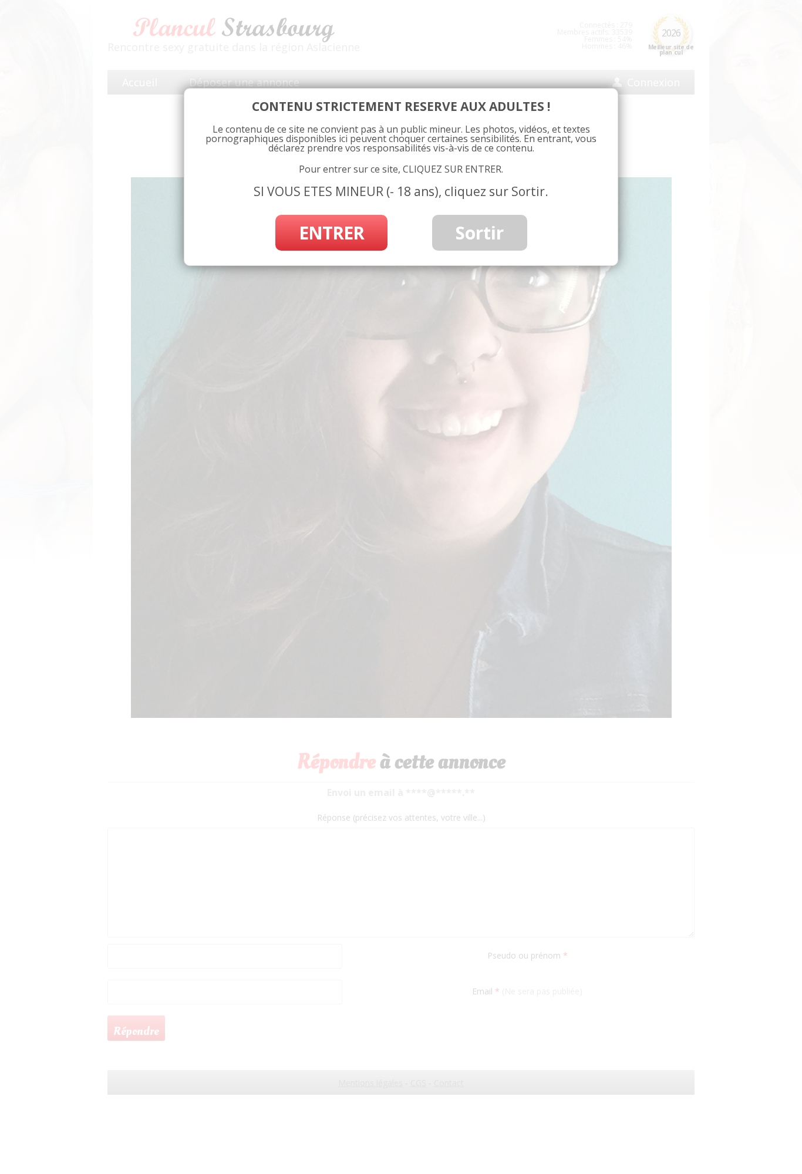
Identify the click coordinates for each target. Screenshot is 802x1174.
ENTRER (331, 233)
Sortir (480, 233)
